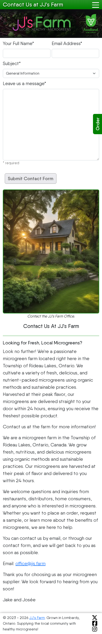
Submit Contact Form (30, 178)
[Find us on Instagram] (93, 629)
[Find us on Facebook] (93, 623)
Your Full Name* (18, 43)
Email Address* (67, 43)
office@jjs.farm (30, 563)
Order (98, 124)
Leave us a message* (24, 83)
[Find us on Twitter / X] (93, 617)
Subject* (12, 63)
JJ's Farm (37, 617)
